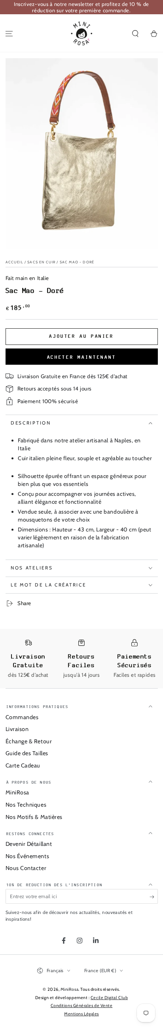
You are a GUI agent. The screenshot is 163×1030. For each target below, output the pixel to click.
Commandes (22, 717)
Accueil (14, 262)
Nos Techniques (26, 804)
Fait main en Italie (27, 278)
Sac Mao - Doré (77, 262)
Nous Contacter (26, 868)
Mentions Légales (81, 1014)
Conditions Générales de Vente (82, 1005)
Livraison (17, 729)
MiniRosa (17, 792)
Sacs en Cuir (41, 262)
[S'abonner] (154, 897)
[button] (135, 34)
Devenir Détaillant (29, 843)
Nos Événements (27, 856)
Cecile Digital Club (109, 997)
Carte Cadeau (23, 765)
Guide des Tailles (27, 753)
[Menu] (9, 34)
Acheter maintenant (81, 357)
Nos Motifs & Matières (34, 817)
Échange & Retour (29, 741)
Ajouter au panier (81, 336)
